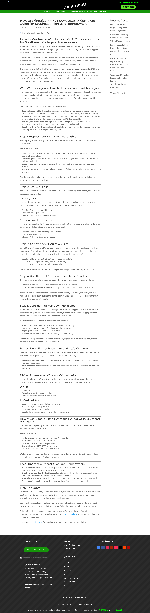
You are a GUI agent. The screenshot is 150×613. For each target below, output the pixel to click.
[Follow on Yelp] (128, 547)
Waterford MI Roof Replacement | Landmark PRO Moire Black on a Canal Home (119, 64)
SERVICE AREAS (61, 12)
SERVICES (46, 12)
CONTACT (103, 12)
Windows (51, 28)
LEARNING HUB (76, 12)
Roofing (61, 604)
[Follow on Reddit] (124, 547)
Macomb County (39, 571)
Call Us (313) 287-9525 (36, 549)
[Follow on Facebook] (103, 547)
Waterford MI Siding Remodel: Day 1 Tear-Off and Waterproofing (120, 37)
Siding (69, 604)
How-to (45, 28)
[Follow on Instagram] (107, 547)
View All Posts (118, 93)
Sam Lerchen (26, 28)
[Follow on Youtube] (111, 547)
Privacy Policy (33, 610)
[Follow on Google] (98, 547)
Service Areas (69, 574)
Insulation (88, 604)
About (66, 566)
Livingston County (43, 577)
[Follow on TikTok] (116, 547)
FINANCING (92, 12)
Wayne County (31, 574)
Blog (66, 585)
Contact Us (68, 562)
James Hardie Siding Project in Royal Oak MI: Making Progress (119, 27)
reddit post (37, 522)
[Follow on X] (120, 547)
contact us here (70, 514)
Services (67, 570)
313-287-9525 (128, 7)
